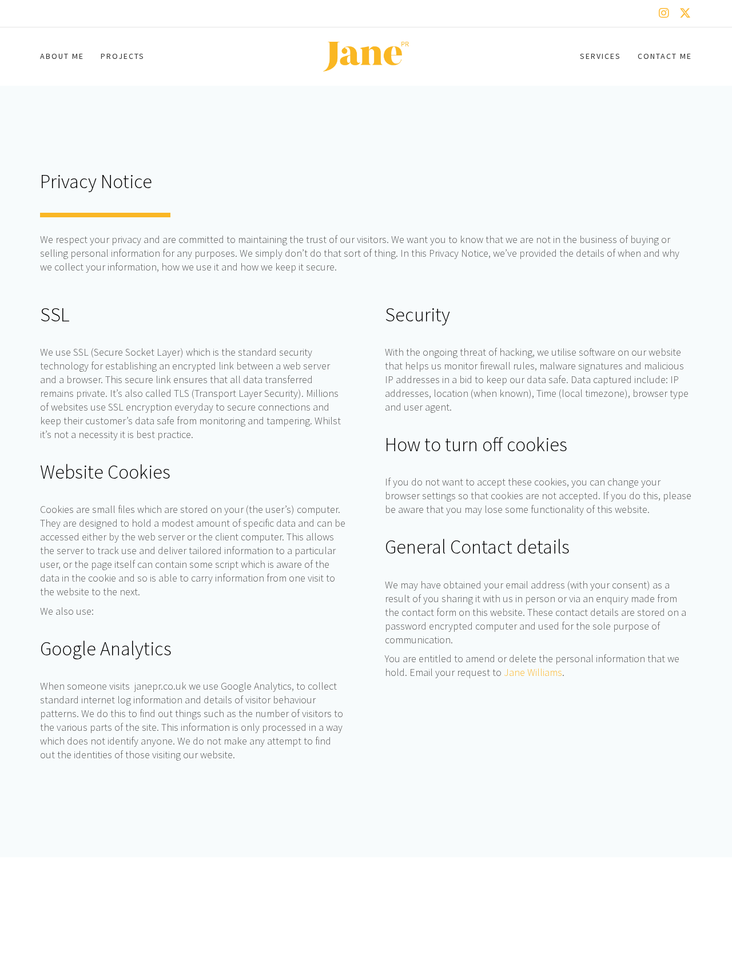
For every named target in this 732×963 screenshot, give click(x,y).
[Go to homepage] (366, 56)
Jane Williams (533, 672)
